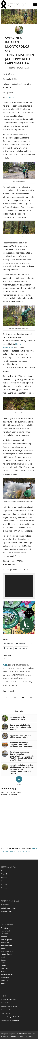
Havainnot (4, 934)
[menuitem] (34, 4)
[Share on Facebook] (7, 697)
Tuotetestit (5, 980)
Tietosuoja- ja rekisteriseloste (10, 1020)
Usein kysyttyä (5, 1013)
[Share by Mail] (31, 697)
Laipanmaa (19, 671)
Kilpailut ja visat (6, 945)
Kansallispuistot (6, 939)
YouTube (4, 884)
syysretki (13, 685)
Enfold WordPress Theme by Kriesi (25, 1033)
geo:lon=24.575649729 (13, 668)
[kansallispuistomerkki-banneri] (19, 633)
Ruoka (3, 971)
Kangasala (8, 671)
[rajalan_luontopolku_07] (19, 16)
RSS (2, 870)
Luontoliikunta (6, 954)
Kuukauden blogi (7, 951)
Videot (3, 983)
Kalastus (4, 937)
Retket (3, 966)
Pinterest (4, 888)
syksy (5, 685)
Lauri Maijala (24, 68)
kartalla (12, 97)
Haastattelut (5, 931)
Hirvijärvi (29, 668)
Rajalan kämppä (10, 678)
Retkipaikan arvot (6, 912)
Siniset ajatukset (7, 974)
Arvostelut (4, 928)
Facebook (4, 874)
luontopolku (17, 675)
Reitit (3, 963)
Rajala (27, 675)
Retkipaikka (5, 968)
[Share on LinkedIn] (23, 697)
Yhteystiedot (5, 905)
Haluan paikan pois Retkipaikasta (11, 1017)
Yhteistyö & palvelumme (8, 999)
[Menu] (34, 4)
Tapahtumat (5, 977)
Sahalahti (26, 681)
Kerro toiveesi (5, 1010)
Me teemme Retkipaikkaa (9, 1006)
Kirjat (3, 948)
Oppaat (3, 960)
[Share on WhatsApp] (15, 697)
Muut (3, 957)
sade (19, 681)
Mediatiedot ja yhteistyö (8, 908)
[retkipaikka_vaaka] (15, 4)
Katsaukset (5, 942)
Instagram (4, 877)
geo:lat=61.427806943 (18, 665)
